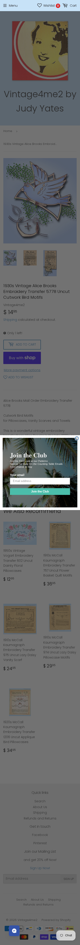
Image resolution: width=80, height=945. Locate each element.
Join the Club (40, 491)
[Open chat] (14, 930)
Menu (13, 5)
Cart (73, 5)
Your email (17, 475)
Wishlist (50, 5)
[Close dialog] (77, 438)
